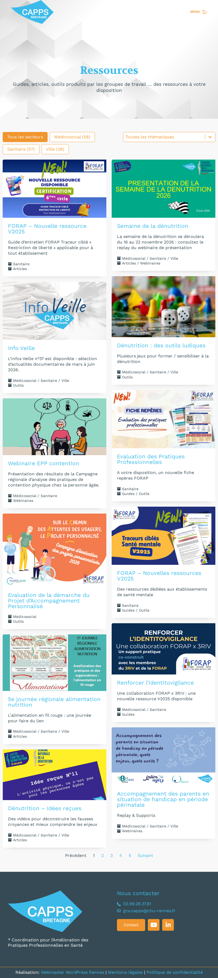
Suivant (145, 855)
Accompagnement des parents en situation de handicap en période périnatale (163, 799)
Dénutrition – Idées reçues (44, 808)
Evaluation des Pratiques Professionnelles (151, 459)
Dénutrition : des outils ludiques (161, 345)
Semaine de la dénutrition (152, 226)
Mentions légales (125, 972)
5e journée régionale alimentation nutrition (54, 702)
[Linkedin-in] (168, 925)
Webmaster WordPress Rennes (72, 972)
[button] (25, 137)
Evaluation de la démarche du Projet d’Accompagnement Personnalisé (49, 600)
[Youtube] (154, 925)
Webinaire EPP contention (43, 463)
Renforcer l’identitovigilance (156, 682)
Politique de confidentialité (174, 972)
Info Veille (21, 348)
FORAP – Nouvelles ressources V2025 (159, 576)
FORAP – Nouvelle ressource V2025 (47, 229)
